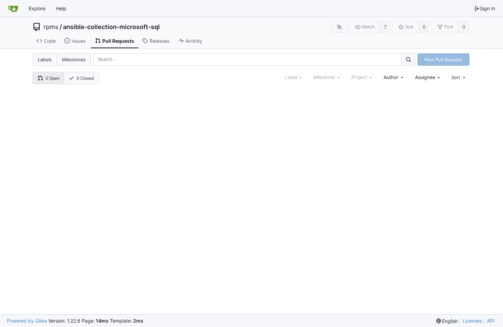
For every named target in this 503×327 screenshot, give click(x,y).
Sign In (487, 8)
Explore (37, 8)
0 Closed (85, 78)
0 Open (53, 78)
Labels (45, 59)
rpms (50, 27)
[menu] (458, 77)
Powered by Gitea (27, 321)
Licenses (472, 321)
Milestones (74, 59)
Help (61, 8)
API (490, 321)
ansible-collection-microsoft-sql (111, 27)
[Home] (13, 8)
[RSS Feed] (339, 26)
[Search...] (408, 59)
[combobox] (394, 77)
